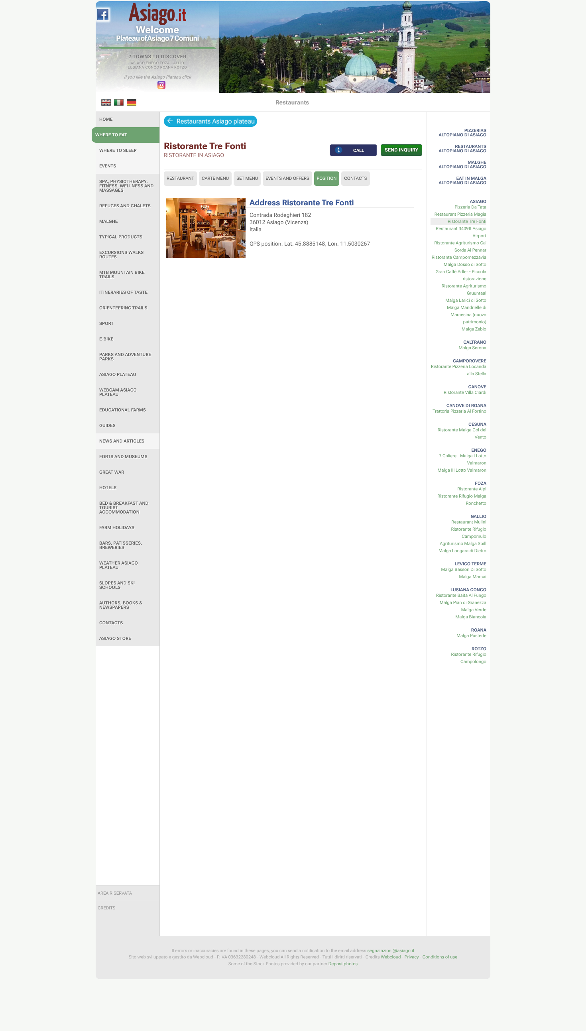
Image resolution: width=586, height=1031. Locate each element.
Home (105, 119)
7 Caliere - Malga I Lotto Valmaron (462, 459)
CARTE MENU (215, 178)
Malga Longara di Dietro (462, 550)
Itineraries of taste (123, 292)
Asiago (138, 63)
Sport (106, 323)
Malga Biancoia (471, 617)
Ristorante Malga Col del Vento (462, 433)
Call (359, 150)
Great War (111, 472)
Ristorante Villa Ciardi (465, 392)
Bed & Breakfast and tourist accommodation (124, 508)
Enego (152, 63)
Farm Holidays (116, 527)
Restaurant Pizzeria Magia (460, 214)
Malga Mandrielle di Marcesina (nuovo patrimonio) (466, 315)
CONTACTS (355, 178)
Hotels (107, 487)
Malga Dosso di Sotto (465, 264)
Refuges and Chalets (125, 206)
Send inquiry (401, 150)
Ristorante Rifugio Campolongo (468, 658)
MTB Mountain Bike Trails (122, 274)
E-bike (106, 339)
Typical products (120, 237)
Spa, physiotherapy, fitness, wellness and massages (126, 186)
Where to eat (111, 135)
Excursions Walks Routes (121, 255)
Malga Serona (472, 347)
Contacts (111, 623)
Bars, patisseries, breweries (120, 545)
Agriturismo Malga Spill (463, 543)
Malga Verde (473, 609)
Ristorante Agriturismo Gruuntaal (464, 289)
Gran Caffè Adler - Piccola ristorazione (461, 275)
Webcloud (391, 957)
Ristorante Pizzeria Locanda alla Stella (458, 370)
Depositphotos (343, 963)
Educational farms (122, 410)
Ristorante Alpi (471, 489)
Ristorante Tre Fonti (467, 221)
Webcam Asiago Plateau (118, 392)
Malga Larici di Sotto (465, 300)
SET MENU (247, 178)
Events (107, 166)
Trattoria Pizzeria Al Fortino (459, 411)
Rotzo (180, 68)
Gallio (177, 63)
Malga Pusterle (471, 635)
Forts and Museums (123, 456)
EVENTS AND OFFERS (287, 178)
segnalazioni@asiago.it (390, 950)
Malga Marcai (472, 576)
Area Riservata (115, 893)
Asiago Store (115, 638)
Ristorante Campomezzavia (459, 257)
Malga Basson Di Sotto (463, 569)
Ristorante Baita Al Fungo (461, 595)
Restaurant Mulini (468, 522)
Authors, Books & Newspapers (120, 605)
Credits (106, 908)
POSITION (327, 178)
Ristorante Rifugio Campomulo (468, 533)
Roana (166, 68)
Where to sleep (118, 150)
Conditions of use (440, 957)
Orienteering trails (123, 308)
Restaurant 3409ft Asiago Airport (461, 232)
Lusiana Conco (143, 68)
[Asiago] (157, 14)
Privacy (412, 957)
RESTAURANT (180, 178)
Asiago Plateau (117, 374)
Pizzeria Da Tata (470, 207)
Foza (165, 63)
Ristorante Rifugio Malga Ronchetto (461, 500)
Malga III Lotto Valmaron (461, 470)
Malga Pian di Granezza (463, 602)
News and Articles (121, 441)
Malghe (108, 221)
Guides (107, 425)
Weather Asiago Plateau (118, 565)
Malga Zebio (474, 329)
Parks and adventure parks (125, 357)
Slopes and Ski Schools (117, 585)
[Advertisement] (127, 765)
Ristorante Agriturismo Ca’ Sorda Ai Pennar (460, 246)
